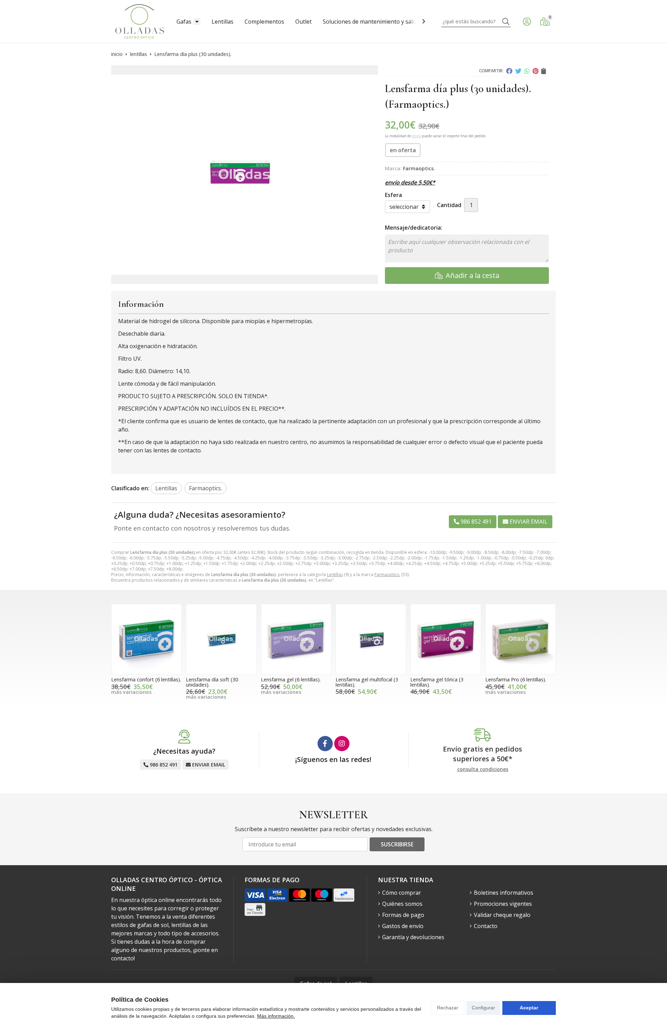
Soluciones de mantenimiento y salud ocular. (380, 21)
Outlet (303, 21)
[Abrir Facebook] (325, 744)
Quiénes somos (402, 904)
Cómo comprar (401, 892)
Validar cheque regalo (502, 915)
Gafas (183, 21)
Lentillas (222, 21)
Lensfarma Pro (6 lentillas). (515, 679)
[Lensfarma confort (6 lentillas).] (146, 639)
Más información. (276, 1016)
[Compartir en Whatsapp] (527, 70)
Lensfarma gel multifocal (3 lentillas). (367, 682)
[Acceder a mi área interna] (526, 21)
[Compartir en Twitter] (518, 70)
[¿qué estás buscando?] (476, 21)
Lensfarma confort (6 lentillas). (146, 679)
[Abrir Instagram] (342, 744)
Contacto (485, 926)
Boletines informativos (503, 892)
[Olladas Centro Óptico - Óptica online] (139, 21)
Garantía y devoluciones (413, 937)
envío (416, 135)
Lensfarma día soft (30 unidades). (212, 682)
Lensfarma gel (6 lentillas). (291, 679)
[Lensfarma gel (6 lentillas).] (296, 639)
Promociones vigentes (503, 904)
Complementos (264, 21)
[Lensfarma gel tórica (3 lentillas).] (445, 639)
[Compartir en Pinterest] (535, 70)
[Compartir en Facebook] (509, 70)
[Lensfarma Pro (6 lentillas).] (520, 639)
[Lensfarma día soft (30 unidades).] (221, 639)
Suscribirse (397, 844)
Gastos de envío (402, 926)
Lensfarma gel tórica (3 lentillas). (436, 682)
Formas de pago (403, 915)
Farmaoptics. (387, 574)
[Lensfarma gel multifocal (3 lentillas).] (371, 639)
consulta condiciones (482, 769)
